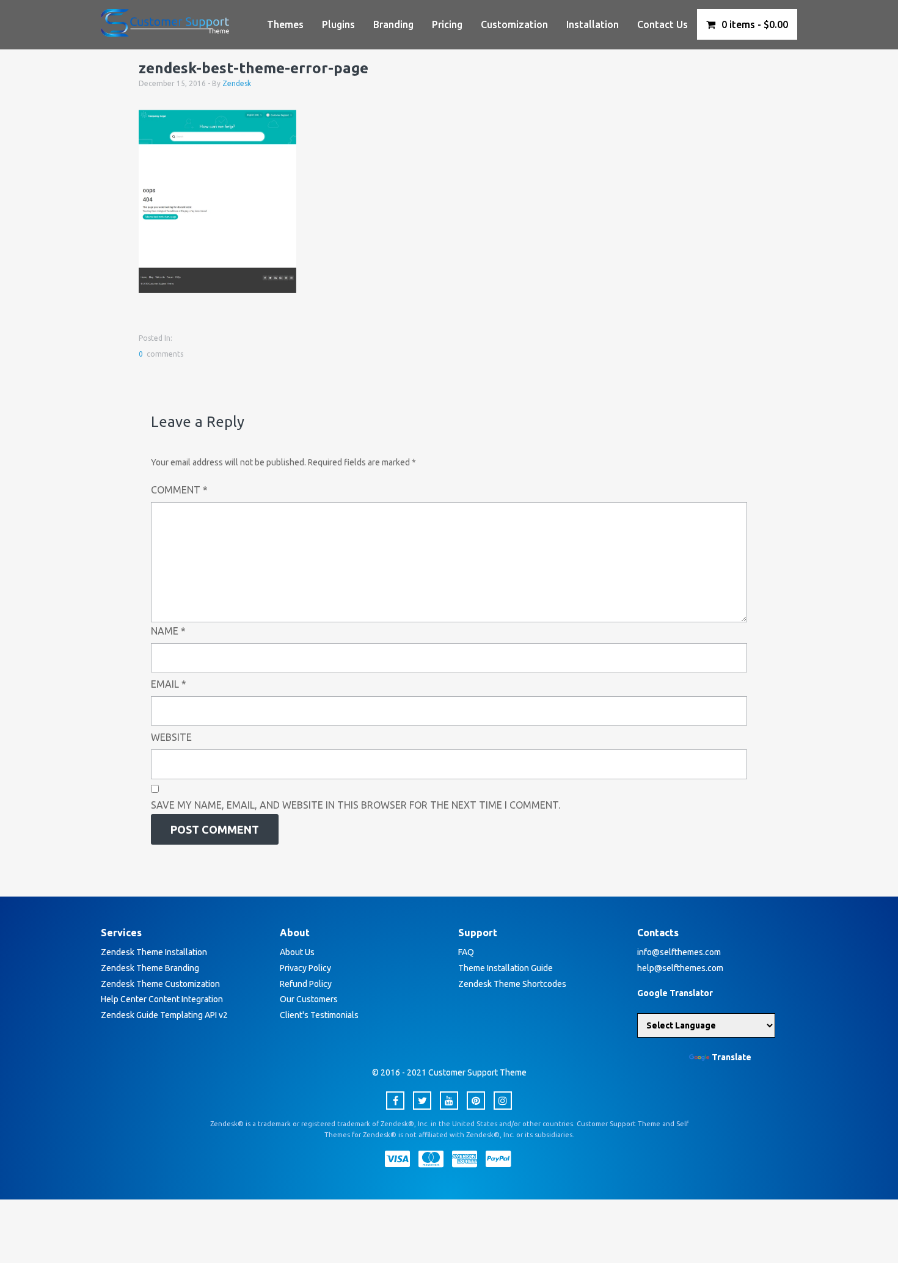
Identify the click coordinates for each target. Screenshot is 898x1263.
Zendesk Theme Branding (150, 968)
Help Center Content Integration (162, 999)
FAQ (466, 952)
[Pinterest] (476, 1100)
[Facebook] (395, 1100)
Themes (285, 24)
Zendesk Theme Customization (160, 984)
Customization (514, 24)
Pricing (447, 24)
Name (168, 630)
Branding (393, 24)
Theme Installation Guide (505, 968)
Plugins (338, 24)
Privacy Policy (305, 968)
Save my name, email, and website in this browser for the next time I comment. (355, 804)
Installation (592, 24)
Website (171, 737)
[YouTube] (449, 1100)
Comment (179, 489)
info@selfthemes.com (679, 952)
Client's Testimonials (319, 1015)
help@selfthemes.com (680, 968)
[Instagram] (503, 1100)
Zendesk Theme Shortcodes (512, 984)
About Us (297, 952)
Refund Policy (306, 984)
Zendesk (236, 83)
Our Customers (309, 999)
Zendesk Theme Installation (154, 952)
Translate (731, 1057)
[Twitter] (422, 1100)
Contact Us (662, 24)
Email (168, 684)
